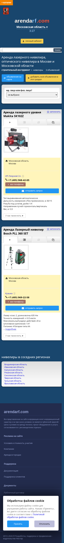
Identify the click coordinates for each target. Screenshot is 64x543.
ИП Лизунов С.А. (13, 176)
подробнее (10, 329)
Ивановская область (14, 367)
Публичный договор (14, 492)
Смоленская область (14, 375)
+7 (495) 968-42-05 (18, 180)
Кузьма (8, 293)
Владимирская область (15, 364)
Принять (18, 523)
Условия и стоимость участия (18, 443)
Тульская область (12, 380)
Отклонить (44, 523)
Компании (9, 448)
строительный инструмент (16, 70)
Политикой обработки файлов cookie (25, 516)
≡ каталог (6, 2)
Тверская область (12, 378)
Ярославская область (14, 383)
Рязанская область (13, 372)
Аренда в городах (12, 454)
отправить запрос (34, 190)
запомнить (55, 111)
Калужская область (13, 369)
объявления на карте (14, 78)
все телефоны (17, 184)
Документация (11, 470)
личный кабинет (33, 40)
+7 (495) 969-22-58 (18, 297)
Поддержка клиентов (14, 476)
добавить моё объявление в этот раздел (44, 78)
